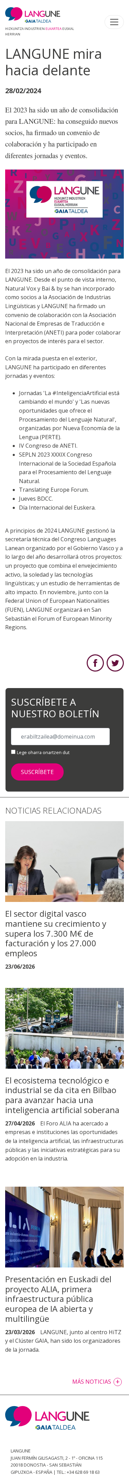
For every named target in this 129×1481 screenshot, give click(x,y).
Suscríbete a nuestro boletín (55, 707)
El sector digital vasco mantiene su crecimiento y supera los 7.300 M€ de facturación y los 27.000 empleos (55, 933)
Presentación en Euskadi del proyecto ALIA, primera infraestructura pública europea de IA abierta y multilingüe (58, 1298)
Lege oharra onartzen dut (43, 752)
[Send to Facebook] (95, 662)
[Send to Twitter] (115, 662)
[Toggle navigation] (114, 22)
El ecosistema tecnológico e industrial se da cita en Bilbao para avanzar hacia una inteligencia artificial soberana (62, 1095)
